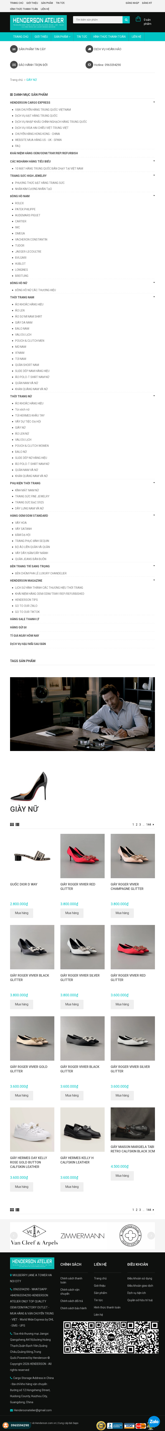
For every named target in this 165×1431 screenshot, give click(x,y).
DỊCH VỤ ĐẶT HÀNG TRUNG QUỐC (36, 115)
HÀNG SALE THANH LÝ (24, 619)
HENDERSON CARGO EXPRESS (30, 102)
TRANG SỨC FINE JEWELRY (32, 496)
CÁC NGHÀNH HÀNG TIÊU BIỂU (30, 161)
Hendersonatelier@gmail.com (33, 1410)
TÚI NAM (20, 358)
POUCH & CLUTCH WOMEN (32, 445)
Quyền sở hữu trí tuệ (140, 1300)
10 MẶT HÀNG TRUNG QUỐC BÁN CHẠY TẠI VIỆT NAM (49, 168)
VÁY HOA (21, 522)
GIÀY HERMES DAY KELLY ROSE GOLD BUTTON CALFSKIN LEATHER (28, 1162)
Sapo (75, 1423)
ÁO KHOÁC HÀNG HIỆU (29, 304)
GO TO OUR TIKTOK (27, 611)
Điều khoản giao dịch (140, 1285)
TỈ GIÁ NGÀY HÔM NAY (24, 635)
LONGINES (21, 269)
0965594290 (20, 1425)
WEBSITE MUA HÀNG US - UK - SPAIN (38, 140)
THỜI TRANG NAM (22, 297)
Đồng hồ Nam (20, 196)
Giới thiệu (32, 3)
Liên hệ (45, 9)
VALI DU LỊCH (23, 334)
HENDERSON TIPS (26, 599)
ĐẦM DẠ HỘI (22, 534)
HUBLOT (20, 263)
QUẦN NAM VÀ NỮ (26, 383)
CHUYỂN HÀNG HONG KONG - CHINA (37, 133)
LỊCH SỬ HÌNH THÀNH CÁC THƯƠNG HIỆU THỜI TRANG (49, 587)
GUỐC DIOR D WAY (23, 884)
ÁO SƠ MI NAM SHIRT (28, 316)
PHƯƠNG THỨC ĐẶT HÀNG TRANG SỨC (40, 182)
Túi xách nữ (22, 409)
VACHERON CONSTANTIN (31, 239)
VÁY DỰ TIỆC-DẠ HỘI (28, 421)
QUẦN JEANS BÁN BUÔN (30, 559)
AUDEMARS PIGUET (27, 215)
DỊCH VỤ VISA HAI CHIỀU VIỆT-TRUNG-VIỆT (42, 127)
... (143, 824)
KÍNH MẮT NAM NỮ (27, 490)
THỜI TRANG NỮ (21, 396)
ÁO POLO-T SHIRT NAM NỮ (32, 377)
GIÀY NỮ (20, 427)
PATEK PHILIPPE (25, 209)
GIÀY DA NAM (23, 322)
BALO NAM (22, 328)
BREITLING (21, 275)
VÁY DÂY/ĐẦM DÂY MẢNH (31, 553)
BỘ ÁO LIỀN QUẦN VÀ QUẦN (32, 547)
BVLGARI (20, 257)
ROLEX (19, 203)
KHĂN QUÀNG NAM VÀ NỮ (31, 389)
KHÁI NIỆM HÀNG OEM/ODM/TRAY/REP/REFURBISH (44, 153)
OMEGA (20, 233)
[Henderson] (32, 1263)
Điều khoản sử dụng (139, 1278)
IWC (17, 227)
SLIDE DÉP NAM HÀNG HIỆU (32, 371)
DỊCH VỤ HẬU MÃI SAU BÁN (28, 644)
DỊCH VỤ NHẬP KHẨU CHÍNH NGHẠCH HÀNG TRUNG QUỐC (51, 121)
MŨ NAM (20, 346)
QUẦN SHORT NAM (27, 365)
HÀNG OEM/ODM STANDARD (29, 515)
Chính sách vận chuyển (69, 1291)
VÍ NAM (19, 352)
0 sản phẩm (147, 21)
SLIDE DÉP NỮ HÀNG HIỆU (31, 457)
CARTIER (20, 221)
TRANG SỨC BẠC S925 (29, 502)
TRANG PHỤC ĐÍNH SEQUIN (32, 541)
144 (148, 824)
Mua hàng (21, 913)
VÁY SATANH (23, 528)
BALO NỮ (21, 451)
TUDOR (19, 245)
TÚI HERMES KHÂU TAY (30, 415)
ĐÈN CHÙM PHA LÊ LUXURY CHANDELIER (41, 573)
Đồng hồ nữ (18, 283)
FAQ (17, 146)
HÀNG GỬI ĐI (18, 627)
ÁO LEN (20, 310)
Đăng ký (147, 3)
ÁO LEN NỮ (22, 433)
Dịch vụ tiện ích (136, 1293)
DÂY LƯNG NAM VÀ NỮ (29, 508)
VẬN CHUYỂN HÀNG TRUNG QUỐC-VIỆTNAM (43, 109)
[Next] (153, 825)
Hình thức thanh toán (24, 9)
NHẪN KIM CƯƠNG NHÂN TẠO (33, 189)
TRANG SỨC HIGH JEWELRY (28, 175)
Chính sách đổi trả (71, 1301)
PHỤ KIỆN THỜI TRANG (25, 483)
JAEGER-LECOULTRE (28, 251)
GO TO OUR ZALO (26, 605)
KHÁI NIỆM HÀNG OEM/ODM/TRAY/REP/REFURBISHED (49, 593)
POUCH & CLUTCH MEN (29, 340)
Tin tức (60, 3)
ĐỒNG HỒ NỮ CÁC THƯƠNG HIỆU (35, 290)
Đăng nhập (132, 3)
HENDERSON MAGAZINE (26, 580)
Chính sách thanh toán (71, 1280)
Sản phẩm (47, 3)
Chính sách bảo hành (73, 1308)
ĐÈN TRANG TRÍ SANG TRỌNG (30, 566)
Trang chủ (16, 3)
